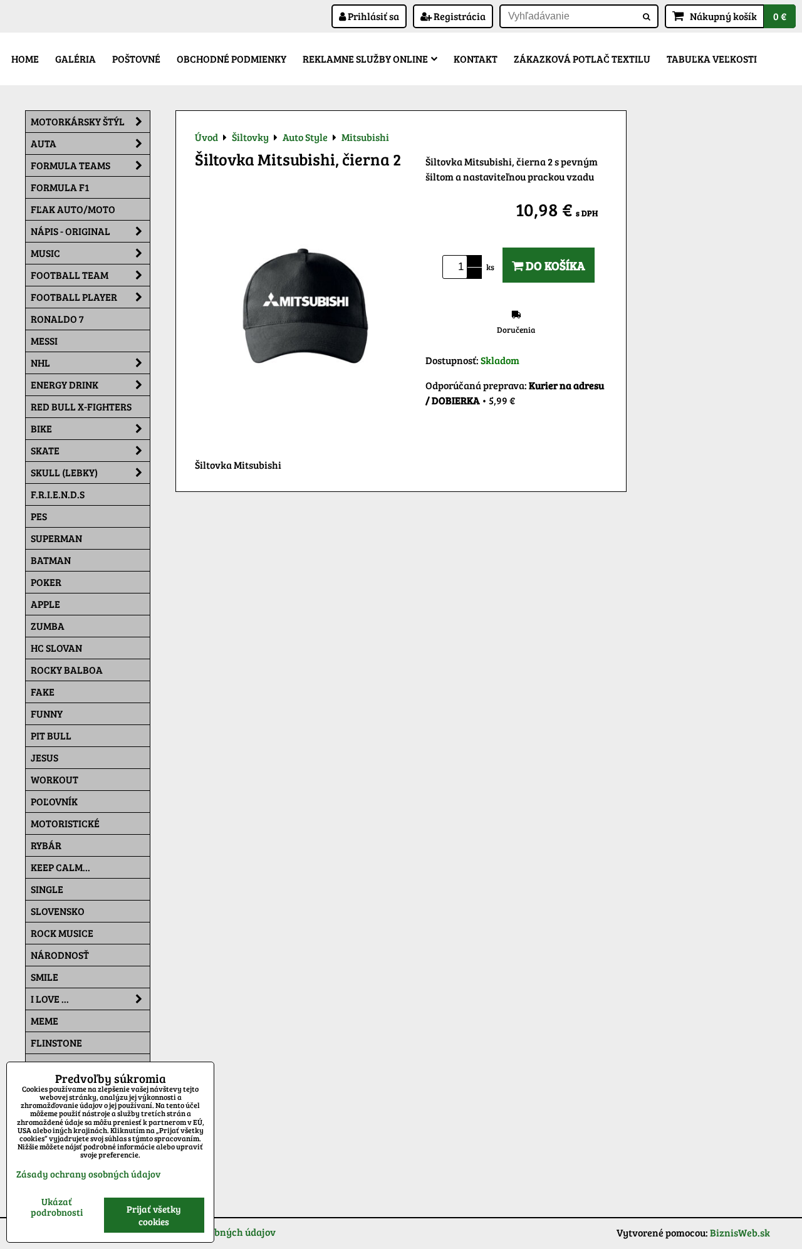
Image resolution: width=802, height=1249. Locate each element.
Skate (45, 450)
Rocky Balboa (67, 669)
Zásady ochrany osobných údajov (88, 1174)
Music (45, 252)
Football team (69, 274)
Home (25, 58)
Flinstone (56, 1042)
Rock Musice (62, 932)
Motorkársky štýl (78, 121)
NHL (40, 362)
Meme (44, 1020)
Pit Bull (51, 735)
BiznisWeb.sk (740, 1232)
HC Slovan (56, 647)
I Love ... (50, 998)
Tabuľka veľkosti (712, 58)
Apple (45, 603)
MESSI (44, 340)
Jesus (44, 757)
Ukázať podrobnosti (57, 1206)
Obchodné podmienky (231, 58)
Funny (47, 713)
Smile (44, 976)
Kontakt (475, 58)
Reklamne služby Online (365, 58)
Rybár (46, 845)
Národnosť (60, 954)
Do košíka (554, 265)
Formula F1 (60, 187)
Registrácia (459, 16)
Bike (41, 428)
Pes (39, 516)
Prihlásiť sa (372, 16)
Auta (43, 143)
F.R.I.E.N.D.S (58, 494)
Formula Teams (70, 165)
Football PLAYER (74, 296)
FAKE (43, 691)
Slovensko (58, 910)
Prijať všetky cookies (154, 1215)
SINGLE (47, 889)
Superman (56, 538)
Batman (51, 560)
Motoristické (65, 823)
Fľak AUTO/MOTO (73, 209)
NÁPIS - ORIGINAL (70, 231)
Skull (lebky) (64, 472)
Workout (54, 779)
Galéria (75, 58)
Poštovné (136, 58)
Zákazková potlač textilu (582, 58)
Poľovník (54, 801)
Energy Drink (64, 384)
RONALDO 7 (57, 318)
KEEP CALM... (60, 867)
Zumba (48, 625)
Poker (46, 581)
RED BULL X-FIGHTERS (81, 406)
